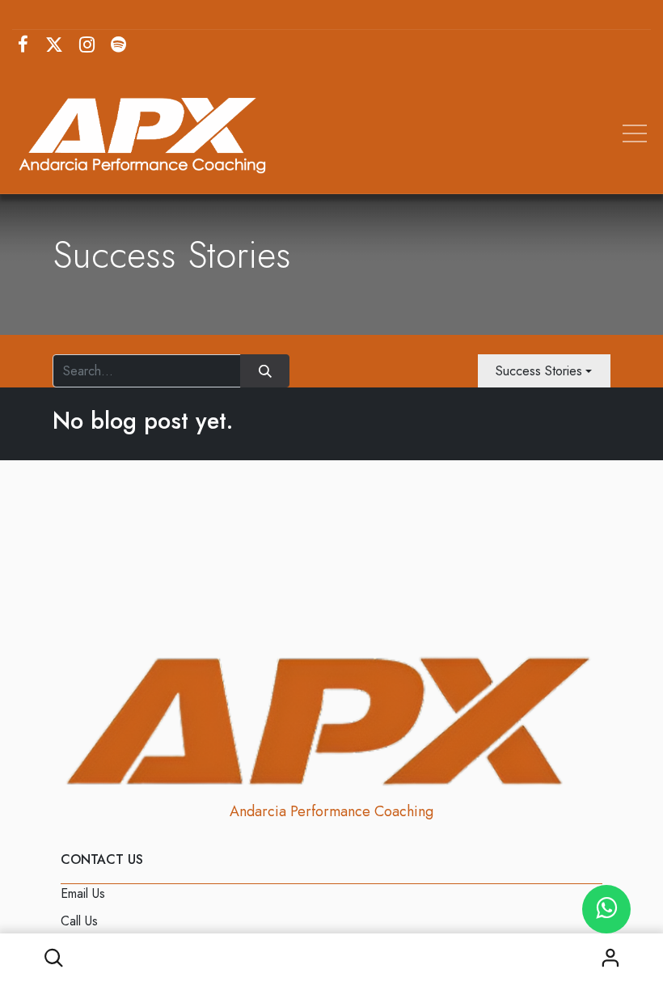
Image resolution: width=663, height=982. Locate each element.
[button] (53, 958)
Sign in (609, 958)
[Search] (264, 370)
